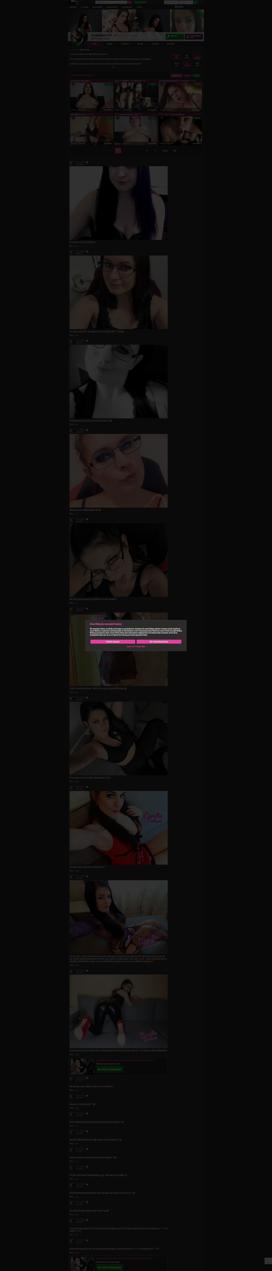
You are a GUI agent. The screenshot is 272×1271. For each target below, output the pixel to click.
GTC (133, 646)
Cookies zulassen (113, 641)
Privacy (138, 646)
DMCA (143, 646)
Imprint (129, 646)
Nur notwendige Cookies (159, 641)
